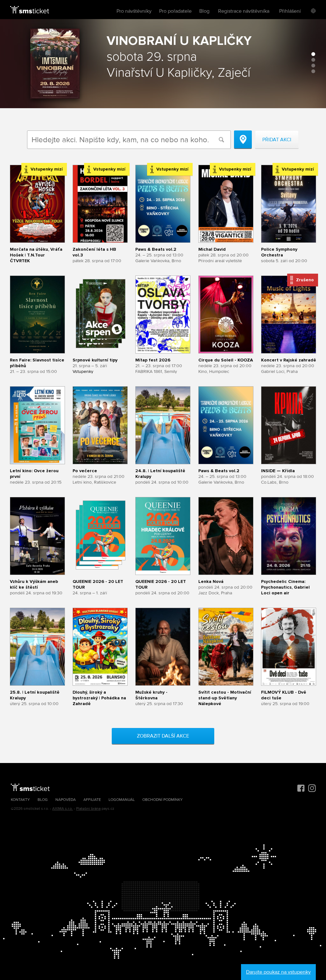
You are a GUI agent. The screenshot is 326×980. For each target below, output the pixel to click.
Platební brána (88, 808)
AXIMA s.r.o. (62, 808)
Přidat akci (276, 139)
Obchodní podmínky (162, 799)
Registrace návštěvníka (243, 11)
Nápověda (65, 799)
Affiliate (92, 799)
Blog (204, 11)
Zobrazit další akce (163, 736)
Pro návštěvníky (134, 11)
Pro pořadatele (175, 11)
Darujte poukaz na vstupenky (278, 972)
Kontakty (20, 799)
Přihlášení (290, 11)
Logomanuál (122, 799)
